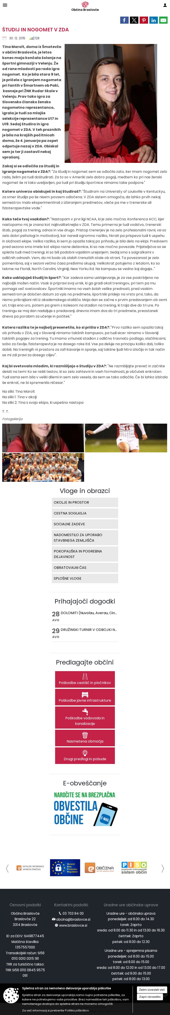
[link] (124, 20)
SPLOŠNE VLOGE (67, 578)
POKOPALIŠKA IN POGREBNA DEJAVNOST (78, 554)
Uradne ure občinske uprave (131, 905)
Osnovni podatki (25, 905)
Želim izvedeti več (152, 990)
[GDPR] (65, 868)
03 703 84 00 (73, 913)
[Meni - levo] (5, 5)
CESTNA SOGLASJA (70, 513)
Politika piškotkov (77, 1010)
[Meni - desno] (165, 5)
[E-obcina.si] (99, 868)
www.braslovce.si (73, 925)
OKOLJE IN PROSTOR (71, 502)
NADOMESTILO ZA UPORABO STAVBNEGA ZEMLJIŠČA (78, 537)
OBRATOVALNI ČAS (70, 567)
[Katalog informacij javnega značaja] (30, 868)
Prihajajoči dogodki (85, 601)
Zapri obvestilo (150, 997)
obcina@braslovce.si (73, 919)
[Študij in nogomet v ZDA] (43, 438)
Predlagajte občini (85, 662)
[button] (7, 869)
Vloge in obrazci (85, 490)
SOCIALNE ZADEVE (69, 524)
